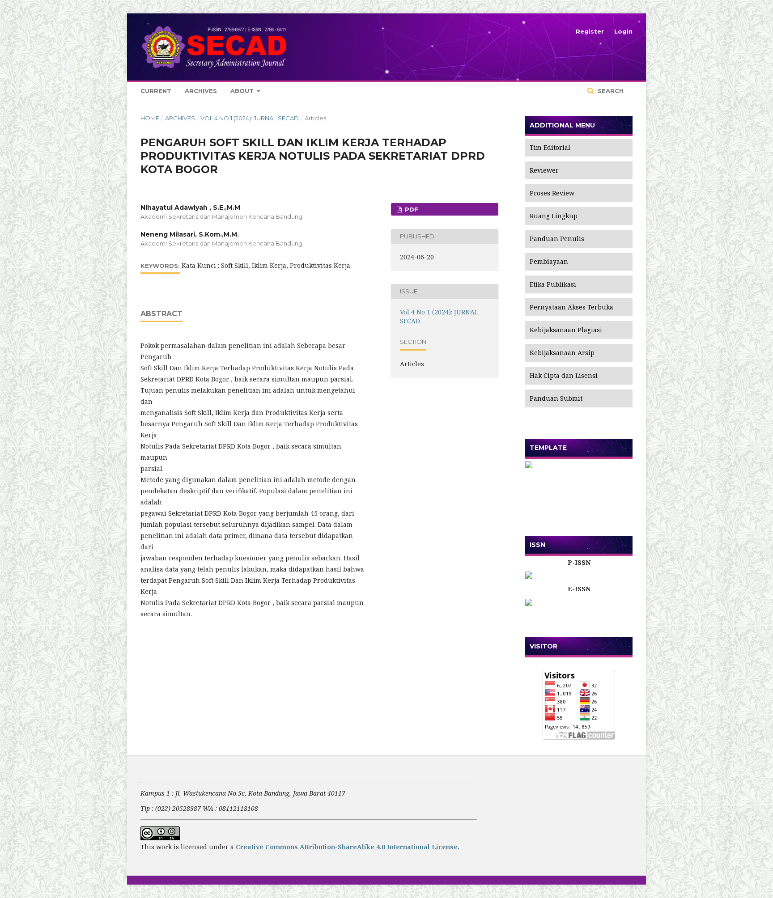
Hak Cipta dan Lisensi (564, 375)
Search (610, 90)
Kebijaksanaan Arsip (562, 352)
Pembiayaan (549, 261)
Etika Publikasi (553, 284)
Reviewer (544, 170)
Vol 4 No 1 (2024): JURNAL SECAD (249, 118)
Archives (201, 90)
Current (155, 90)
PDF (410, 209)
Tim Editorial (550, 147)
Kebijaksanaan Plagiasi (566, 330)
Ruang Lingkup (554, 216)
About (242, 90)
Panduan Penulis (557, 238)
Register (590, 31)
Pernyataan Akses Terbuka (571, 307)
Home (149, 118)
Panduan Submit (556, 398)
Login (623, 31)
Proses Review (552, 193)
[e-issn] (579, 602)
